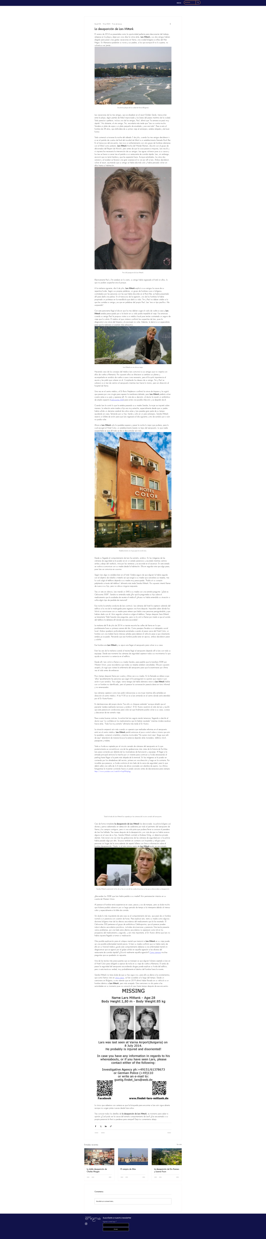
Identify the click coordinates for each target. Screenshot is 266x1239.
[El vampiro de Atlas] (133, 1156)
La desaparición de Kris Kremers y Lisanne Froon (166, 1170)
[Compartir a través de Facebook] (96, 1126)
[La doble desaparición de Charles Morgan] (99, 1156)
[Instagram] (86, 1225)
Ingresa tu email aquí (109, 1223)
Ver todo (179, 1144)
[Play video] (133, 791)
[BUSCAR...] (198, 2)
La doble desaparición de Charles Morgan (97, 1170)
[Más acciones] (170, 24)
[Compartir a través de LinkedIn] (106, 1126)
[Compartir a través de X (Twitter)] (101, 1126)
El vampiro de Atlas (128, 1169)
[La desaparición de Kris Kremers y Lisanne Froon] (167, 1156)
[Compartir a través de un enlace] (111, 1126)
